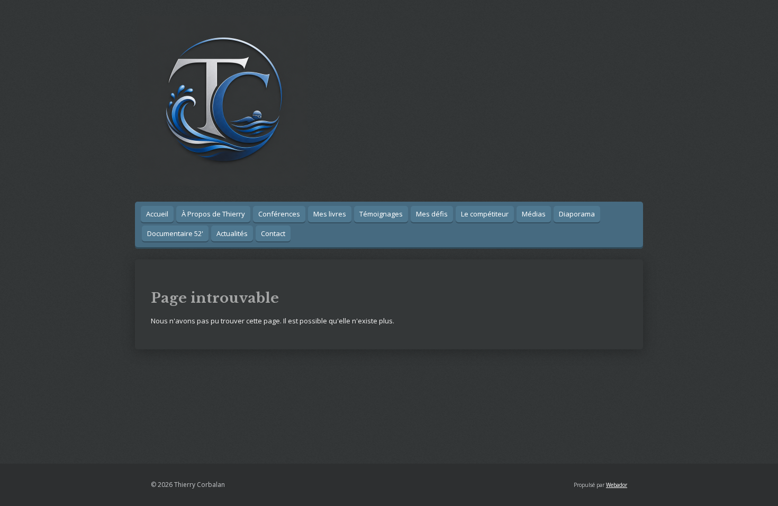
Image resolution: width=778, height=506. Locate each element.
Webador (616, 485)
